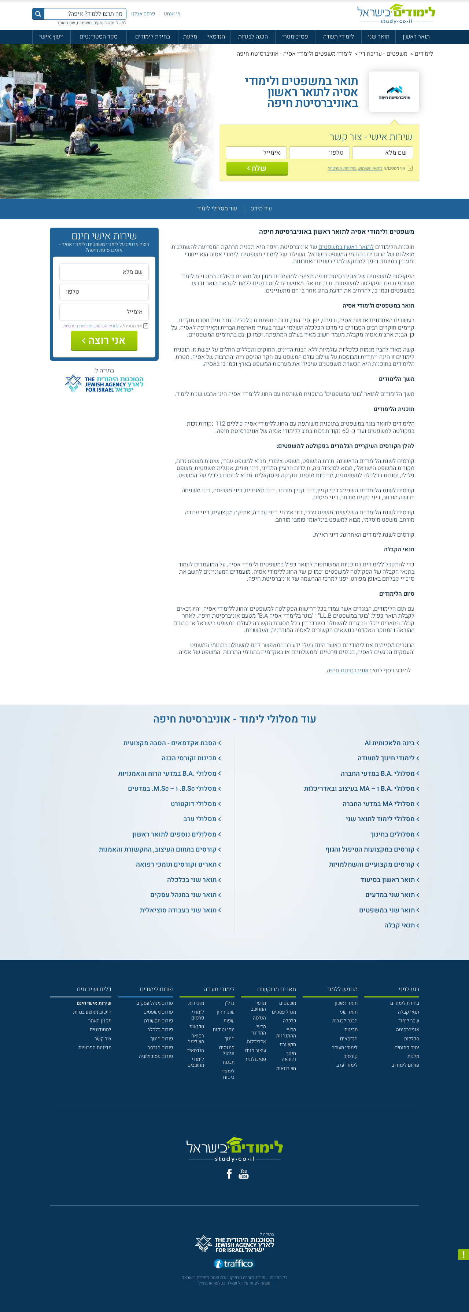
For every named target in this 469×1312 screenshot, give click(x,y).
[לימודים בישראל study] (396, 14)
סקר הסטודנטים (99, 36)
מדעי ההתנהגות (286, 1032)
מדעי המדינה (258, 1029)
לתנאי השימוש (370, 168)
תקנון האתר (99, 1021)
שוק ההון (225, 1012)
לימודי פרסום (197, 1015)
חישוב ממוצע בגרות (92, 1012)
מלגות (190, 36)
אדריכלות (256, 1041)
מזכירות (196, 1003)
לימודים (424, 53)
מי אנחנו (172, 14)
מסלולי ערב (200, 819)
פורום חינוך (162, 1039)
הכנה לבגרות (253, 36)
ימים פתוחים (407, 1047)
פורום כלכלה (160, 1029)
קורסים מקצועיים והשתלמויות (372, 865)
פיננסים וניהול (226, 1050)
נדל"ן (229, 1003)
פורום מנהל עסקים (154, 1003)
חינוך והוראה (289, 1056)
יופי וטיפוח (223, 1029)
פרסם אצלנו (143, 14)
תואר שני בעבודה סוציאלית (178, 910)
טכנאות (196, 1026)
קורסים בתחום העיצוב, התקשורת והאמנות (158, 850)
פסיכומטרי (295, 36)
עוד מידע (261, 208)
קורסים (350, 1056)
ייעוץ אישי (51, 36)
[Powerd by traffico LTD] (234, 1264)
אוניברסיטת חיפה (348, 670)
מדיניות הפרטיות (94, 1047)
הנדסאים (349, 1039)
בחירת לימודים (152, 36)
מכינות (351, 1029)
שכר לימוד (408, 1021)
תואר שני (378, 36)
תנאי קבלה (399, 925)
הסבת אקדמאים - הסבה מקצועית (170, 743)
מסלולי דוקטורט (194, 804)
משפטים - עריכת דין (383, 53)
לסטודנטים (100, 1029)
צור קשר (103, 1039)
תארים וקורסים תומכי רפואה (176, 865)
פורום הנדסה (160, 1047)
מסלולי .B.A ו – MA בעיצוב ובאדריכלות (359, 789)
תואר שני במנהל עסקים (183, 895)
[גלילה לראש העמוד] (463, 1292)
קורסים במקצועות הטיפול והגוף (370, 850)
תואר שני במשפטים (387, 910)
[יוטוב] (244, 1174)
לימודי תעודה (338, 36)
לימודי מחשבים (196, 1062)
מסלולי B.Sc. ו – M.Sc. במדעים (172, 789)
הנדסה (259, 1018)
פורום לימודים (405, 1065)
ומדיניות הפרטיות (342, 168)
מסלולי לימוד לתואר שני (380, 819)
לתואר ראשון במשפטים (346, 247)
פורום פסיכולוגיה (156, 1056)
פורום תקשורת (158, 1021)
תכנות (228, 1062)
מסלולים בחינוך (392, 834)
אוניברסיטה (407, 1029)
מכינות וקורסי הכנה (189, 758)
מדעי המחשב (258, 1006)
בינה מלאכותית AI (390, 743)
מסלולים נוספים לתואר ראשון (174, 834)
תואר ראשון (416, 36)
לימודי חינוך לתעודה (386, 758)
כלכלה (289, 1021)
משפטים (287, 1003)
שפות (229, 1021)
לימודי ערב (347, 1065)
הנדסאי (216, 36)
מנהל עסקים (284, 1012)
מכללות (411, 1039)
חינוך (229, 1039)
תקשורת (288, 1044)
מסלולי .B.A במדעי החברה (378, 774)
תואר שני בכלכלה (192, 880)
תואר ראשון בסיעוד (388, 880)
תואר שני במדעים (390, 895)
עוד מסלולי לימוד (217, 208)
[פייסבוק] (229, 1174)
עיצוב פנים (255, 1050)
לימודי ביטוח (228, 1074)
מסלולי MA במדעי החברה (379, 804)
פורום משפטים (158, 1012)
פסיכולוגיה (255, 1059)
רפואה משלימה (196, 1038)
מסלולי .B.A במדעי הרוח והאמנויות (167, 774)
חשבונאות (286, 1068)
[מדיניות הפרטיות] (463, 1254)
